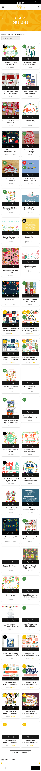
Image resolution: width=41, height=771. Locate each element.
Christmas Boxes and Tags (30, 151)
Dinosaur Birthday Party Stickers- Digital (10, 209)
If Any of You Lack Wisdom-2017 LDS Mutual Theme (30, 509)
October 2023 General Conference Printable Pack (11, 742)
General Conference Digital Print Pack (11, 358)
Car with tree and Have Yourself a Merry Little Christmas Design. (10, 93)
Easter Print (30, 237)
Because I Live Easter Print (11, 63)
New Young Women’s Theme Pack (10, 625)
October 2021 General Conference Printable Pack (11, 713)
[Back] (3, 18)
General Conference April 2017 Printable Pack (11, 330)
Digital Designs (16, 34)
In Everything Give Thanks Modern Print (11, 538)
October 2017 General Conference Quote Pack (30, 654)
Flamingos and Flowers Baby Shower (30, 267)
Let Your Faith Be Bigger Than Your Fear (30, 567)
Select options (8, 59)
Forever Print (10, 299)
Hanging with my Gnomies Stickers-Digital (30, 417)
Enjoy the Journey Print (10, 271)
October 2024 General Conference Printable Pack (30, 742)
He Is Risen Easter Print (10, 450)
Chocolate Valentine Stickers (10, 121)
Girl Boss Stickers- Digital (11, 387)
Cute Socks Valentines (10, 180)
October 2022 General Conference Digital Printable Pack (30, 713)
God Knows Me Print (30, 387)
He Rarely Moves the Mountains (30, 450)
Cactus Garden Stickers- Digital (30, 63)
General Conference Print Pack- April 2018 (30, 359)
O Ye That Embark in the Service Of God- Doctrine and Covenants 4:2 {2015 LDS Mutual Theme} (11, 654)
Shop (9, 34)
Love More (10, 595)
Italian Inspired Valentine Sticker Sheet (30, 538)
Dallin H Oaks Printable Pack (30, 180)
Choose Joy (30, 121)
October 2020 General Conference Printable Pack (30, 683)
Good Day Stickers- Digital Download (11, 421)
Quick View (13, 59)
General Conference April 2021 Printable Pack (30, 330)
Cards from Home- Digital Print (30, 92)
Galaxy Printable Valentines (30, 300)
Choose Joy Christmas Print (10, 151)
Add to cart (28, 59)
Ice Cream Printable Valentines (11, 509)
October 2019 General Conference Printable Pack (11, 683)
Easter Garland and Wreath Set (11, 238)
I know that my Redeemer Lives (30, 480)
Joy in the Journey (10, 566)
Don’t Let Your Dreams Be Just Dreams (30, 209)
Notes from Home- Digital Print (30, 625)
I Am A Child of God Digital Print (11, 480)
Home (4, 34)
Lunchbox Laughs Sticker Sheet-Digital (30, 596)
